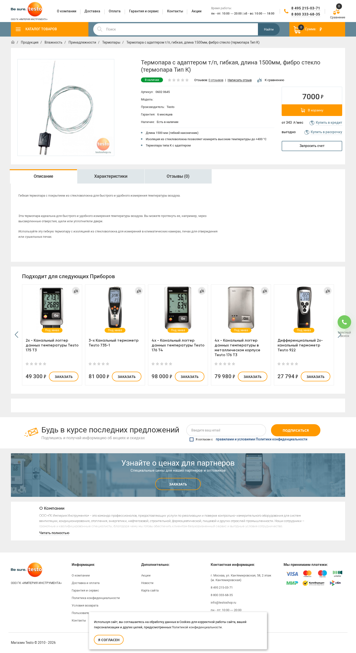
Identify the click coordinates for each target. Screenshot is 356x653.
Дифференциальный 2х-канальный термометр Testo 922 (300, 345)
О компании (81, 575)
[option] (65, 107)
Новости (147, 583)
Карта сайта (150, 590)
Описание (43, 176)
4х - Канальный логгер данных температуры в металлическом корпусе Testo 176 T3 (237, 347)
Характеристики (110, 176)
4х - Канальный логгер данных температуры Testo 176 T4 (178, 345)
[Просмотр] (52, 307)
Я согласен (109, 640)
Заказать (64, 376)
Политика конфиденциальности (96, 598)
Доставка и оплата (86, 583)
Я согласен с (251, 439)
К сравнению (274, 80)
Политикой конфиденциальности (197, 627)
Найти (269, 29)
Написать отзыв (240, 80)
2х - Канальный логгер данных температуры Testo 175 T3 (52, 345)
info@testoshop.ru (223, 602)
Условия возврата (85, 605)
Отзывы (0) (178, 176)
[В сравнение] (76, 291)
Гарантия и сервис (85, 590)
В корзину (315, 110)
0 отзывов (216, 80)
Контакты (79, 620)
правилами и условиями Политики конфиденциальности (261, 439)
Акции (146, 575)
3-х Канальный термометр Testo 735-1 (114, 342)
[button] (16, 335)
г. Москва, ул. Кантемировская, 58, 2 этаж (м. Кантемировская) (241, 578)
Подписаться (296, 430)
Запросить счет (312, 146)
